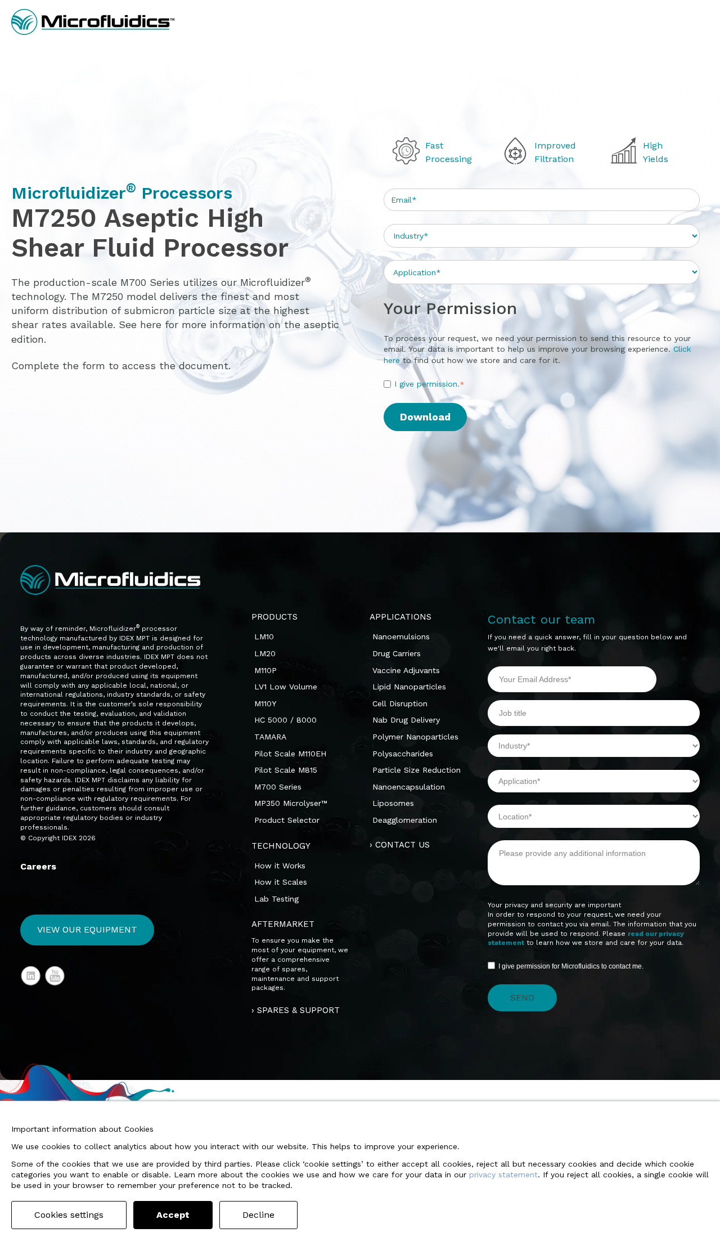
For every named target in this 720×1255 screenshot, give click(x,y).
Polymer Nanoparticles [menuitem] (415, 736)
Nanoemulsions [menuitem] (401, 636)
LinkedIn (31, 976)
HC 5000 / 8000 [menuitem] (285, 719)
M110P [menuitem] (265, 670)
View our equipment (87, 929)
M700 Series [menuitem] (278, 786)
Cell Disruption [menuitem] (400, 703)
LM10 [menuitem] (264, 636)
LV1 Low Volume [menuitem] (285, 686)
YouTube (55, 976)
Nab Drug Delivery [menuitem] (406, 719)
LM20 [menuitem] (265, 653)
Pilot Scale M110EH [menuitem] (290, 753)
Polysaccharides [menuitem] (402, 753)
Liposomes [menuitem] (393, 803)
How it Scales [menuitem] (280, 881)
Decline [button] (258, 1214)
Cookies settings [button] (69, 1214)
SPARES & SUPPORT (298, 1010)
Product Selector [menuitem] (287, 819)
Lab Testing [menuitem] (276, 898)
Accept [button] (173, 1214)
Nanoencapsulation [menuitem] (408, 786)
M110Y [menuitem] (265, 703)
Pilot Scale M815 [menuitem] (285, 769)
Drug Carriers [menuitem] (396, 653)
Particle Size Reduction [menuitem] (416, 769)
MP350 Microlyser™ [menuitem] (290, 803)
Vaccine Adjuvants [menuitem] (406, 670)
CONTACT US (402, 845)
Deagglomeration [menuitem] (404, 819)
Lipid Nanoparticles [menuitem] (409, 686)
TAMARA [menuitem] (270, 736)
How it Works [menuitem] (279, 865)
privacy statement (503, 1174)
